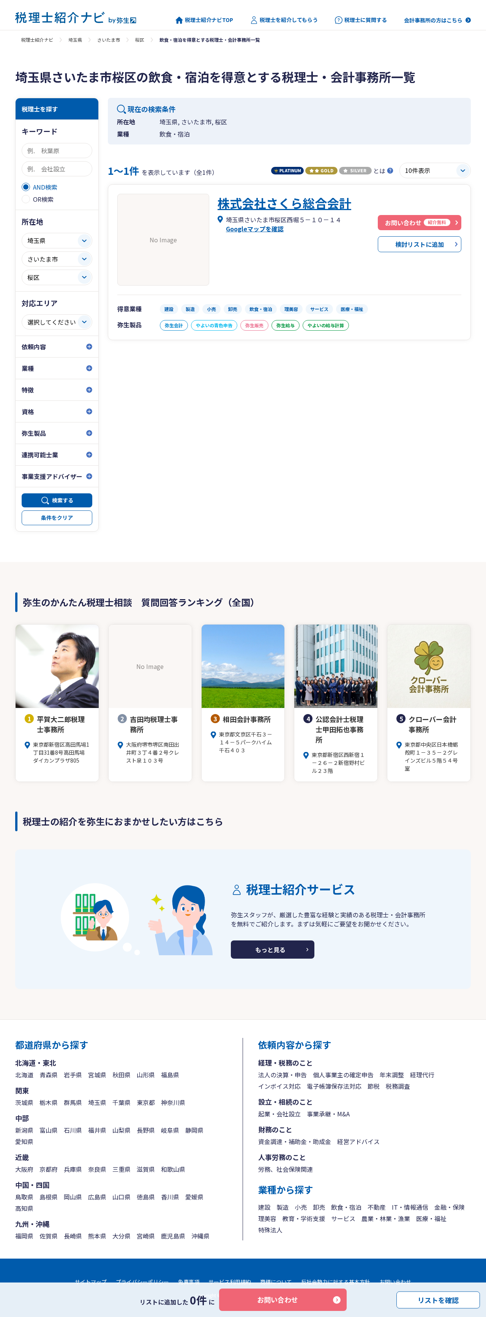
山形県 (146, 1074)
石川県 (73, 1130)
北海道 (24, 1074)
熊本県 (97, 1235)
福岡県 (24, 1235)
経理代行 (422, 1074)
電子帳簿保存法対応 (334, 1086)
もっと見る (270, 949)
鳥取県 (24, 1196)
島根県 (48, 1196)
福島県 (170, 1074)
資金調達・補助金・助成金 (294, 1141)
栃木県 (48, 1102)
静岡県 (194, 1130)
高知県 (24, 1208)
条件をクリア (57, 517)
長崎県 (73, 1235)
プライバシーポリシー (142, 1282)
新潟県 (24, 1130)
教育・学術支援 (303, 1218)
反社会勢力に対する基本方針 (335, 1282)
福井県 (97, 1130)
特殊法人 (270, 1229)
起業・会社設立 (279, 1113)
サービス (343, 1218)
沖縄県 (200, 1235)
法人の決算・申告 (282, 1074)
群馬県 (73, 1102)
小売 (301, 1207)
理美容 (267, 1218)
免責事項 (188, 1282)
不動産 (377, 1207)
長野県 (146, 1130)
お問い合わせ (277, 1299)
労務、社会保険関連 (285, 1169)
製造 (282, 1207)
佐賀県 (48, 1235)
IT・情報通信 (410, 1207)
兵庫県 (73, 1169)
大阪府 (24, 1169)
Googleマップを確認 (255, 228)
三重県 (121, 1169)
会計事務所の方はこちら (433, 20)
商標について (276, 1282)
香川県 (170, 1196)
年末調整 (392, 1074)
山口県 (121, 1196)
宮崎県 (146, 1235)
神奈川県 (173, 1102)
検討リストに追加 (419, 244)
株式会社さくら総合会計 (284, 203)
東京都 (146, 1102)
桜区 (139, 39)
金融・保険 (449, 1207)
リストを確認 (438, 1299)
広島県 (97, 1196)
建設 (264, 1207)
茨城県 (24, 1102)
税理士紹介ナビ (37, 39)
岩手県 (73, 1074)
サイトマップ (91, 1282)
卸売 (319, 1207)
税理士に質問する (365, 20)
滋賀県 (146, 1169)
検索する (62, 500)
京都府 (48, 1169)
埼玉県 (75, 39)
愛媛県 (194, 1196)
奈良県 (97, 1169)
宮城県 (97, 1074)
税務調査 (398, 1086)
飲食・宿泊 (346, 1207)
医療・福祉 (431, 1218)
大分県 (121, 1235)
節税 (374, 1086)
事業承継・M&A (328, 1113)
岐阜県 (170, 1130)
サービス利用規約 (229, 1282)
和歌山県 (173, 1169)
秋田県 (121, 1074)
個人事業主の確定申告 (343, 1074)
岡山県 (73, 1196)
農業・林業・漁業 (385, 1218)
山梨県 (121, 1130)
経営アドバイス (358, 1141)
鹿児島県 (173, 1235)
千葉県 (121, 1102)
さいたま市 (108, 39)
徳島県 (146, 1196)
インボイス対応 (279, 1086)
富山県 (48, 1130)
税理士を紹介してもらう (289, 20)
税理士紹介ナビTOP (209, 20)
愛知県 (24, 1141)
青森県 (48, 1074)
